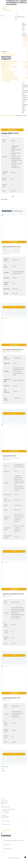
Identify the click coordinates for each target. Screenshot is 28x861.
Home (5, 6)
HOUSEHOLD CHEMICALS (8, 72)
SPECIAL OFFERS (6, 81)
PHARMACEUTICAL (6, 65)
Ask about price (12, 130)
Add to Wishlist (6, 311)
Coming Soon (7, 10)
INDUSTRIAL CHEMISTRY (8, 55)
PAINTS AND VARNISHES (8, 75)
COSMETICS (15, 61)
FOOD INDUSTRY (6, 70)
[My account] (15, 13)
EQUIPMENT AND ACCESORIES (10, 77)
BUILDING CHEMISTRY (6, 61)
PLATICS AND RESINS (7, 74)
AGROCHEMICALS (6, 67)
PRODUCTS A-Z (6, 53)
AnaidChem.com (17, 858)
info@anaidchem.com (8, 848)
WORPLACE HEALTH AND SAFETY (10, 79)
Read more (14, 307)
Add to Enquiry (14, 242)
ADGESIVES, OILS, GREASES (8, 63)
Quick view (14, 311)
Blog (5, 8)
